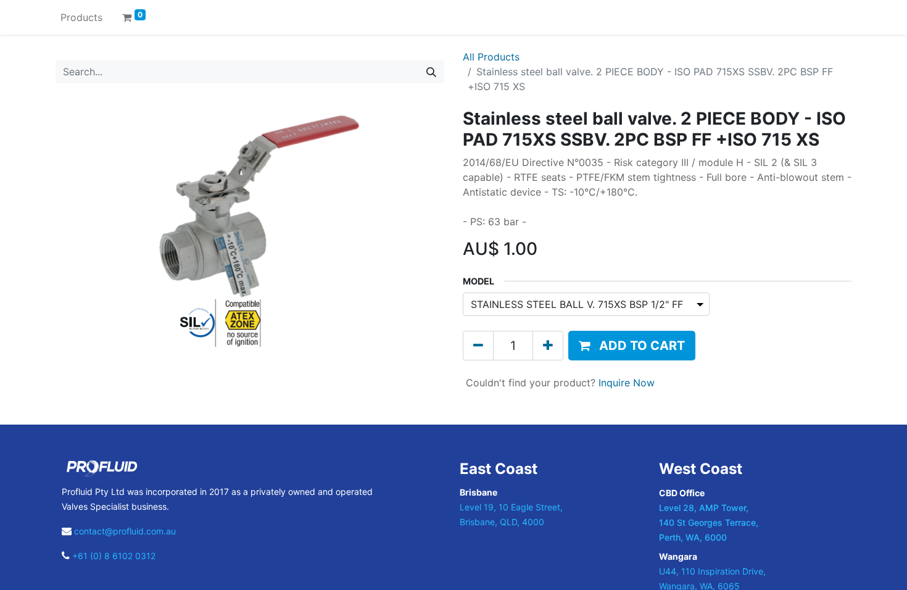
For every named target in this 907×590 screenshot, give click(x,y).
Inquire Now (626, 382)
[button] (631, 345)
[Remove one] (478, 345)
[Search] (431, 71)
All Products (491, 57)
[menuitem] (81, 17)
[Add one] (547, 345)
